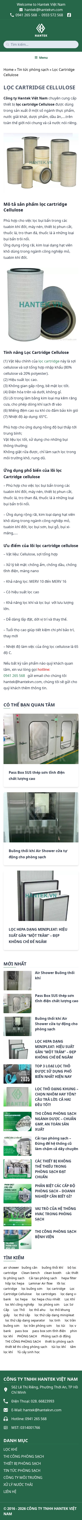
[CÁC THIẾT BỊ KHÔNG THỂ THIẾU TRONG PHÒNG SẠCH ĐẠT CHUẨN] (3, 1162)
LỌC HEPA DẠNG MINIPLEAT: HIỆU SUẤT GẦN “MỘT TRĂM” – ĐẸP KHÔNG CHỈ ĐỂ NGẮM (38, 935)
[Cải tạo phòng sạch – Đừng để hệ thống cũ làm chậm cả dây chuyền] (3, 1139)
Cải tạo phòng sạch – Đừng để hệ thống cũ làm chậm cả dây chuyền (56, 1143)
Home (8, 69)
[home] (41, 30)
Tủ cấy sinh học (28, 1352)
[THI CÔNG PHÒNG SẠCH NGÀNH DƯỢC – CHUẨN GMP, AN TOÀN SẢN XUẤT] (3, 1114)
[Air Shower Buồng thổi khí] (3, 974)
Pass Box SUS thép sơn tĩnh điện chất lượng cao (56, 998)
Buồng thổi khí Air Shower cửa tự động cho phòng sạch (56, 1023)
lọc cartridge (48, 361)
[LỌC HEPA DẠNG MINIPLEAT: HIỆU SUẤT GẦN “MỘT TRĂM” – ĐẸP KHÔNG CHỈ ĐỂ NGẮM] (3, 1042)
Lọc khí (10, 1449)
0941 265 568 (26, 15)
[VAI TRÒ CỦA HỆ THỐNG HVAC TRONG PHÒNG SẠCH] (3, 1209)
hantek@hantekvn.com (43, 9)
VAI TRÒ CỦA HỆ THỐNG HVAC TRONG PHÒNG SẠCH (55, 1214)
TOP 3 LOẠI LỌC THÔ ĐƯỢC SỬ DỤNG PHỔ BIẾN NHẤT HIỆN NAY (53, 1071)
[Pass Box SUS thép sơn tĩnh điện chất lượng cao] (3, 996)
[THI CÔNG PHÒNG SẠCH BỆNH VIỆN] (3, 1232)
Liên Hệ (9, 1491)
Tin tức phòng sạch (33, 69)
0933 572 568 (52, 15)
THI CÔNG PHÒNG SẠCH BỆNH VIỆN (55, 1234)
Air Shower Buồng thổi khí (55, 975)
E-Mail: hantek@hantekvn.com (36, 1410)
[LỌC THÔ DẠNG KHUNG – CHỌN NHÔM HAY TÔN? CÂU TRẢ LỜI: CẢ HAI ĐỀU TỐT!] (3, 1090)
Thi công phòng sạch (23, 1456)
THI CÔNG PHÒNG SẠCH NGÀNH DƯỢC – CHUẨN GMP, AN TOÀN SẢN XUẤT (55, 1121)
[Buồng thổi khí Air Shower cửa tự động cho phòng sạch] (3, 1019)
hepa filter (69, 1278)
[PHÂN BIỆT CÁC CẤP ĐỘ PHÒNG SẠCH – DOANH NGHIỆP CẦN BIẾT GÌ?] (3, 1187)
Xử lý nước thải (18, 1484)
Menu (43, 57)
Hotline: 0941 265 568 (29, 1418)
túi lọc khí (59, 1347)
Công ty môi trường (22, 1477)
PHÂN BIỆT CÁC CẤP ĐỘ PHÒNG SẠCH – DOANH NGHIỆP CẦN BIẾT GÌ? (55, 1191)
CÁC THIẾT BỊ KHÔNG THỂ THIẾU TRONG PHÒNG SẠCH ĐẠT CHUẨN (53, 1169)
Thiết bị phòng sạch (22, 1463)
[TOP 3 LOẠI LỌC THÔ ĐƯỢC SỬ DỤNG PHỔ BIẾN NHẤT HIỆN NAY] (3, 1067)
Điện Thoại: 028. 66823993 (32, 1401)
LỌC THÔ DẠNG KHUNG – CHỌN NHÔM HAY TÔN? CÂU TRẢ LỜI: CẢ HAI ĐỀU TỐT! (56, 1096)
